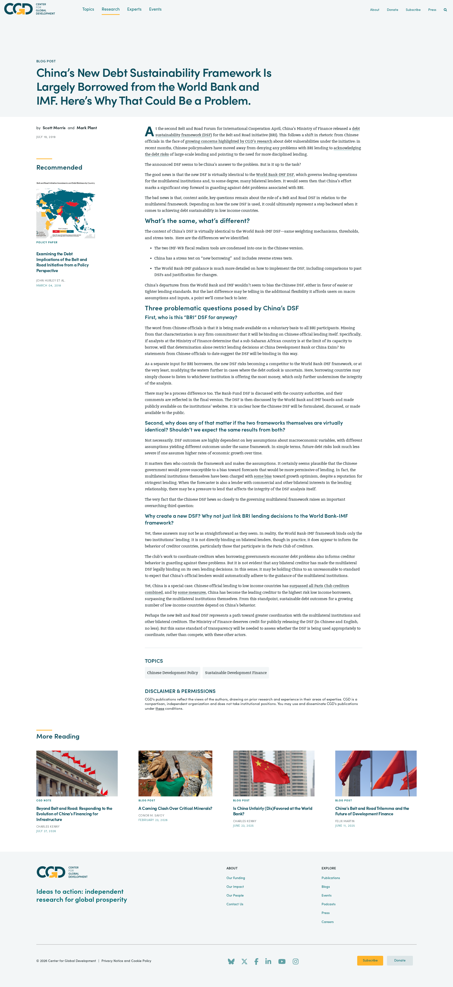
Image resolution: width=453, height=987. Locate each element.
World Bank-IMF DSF (275, 174)
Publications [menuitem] (331, 878)
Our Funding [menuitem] (235, 878)
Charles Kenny (48, 826)
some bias (263, 476)
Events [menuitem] (326, 895)
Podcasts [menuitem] (329, 904)
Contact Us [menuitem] (234, 904)
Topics (88, 9)
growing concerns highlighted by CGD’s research (228, 141)
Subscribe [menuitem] (413, 10)
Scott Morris (55, 128)
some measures (192, 592)
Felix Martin (345, 821)
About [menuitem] (374, 10)
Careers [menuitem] (328, 922)
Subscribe (370, 960)
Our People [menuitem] (235, 895)
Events (155, 9)
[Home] (41, 9)
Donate (400, 960)
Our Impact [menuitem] (235, 887)
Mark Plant (87, 128)
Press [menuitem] (432, 10)
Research (111, 9)
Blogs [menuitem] (326, 887)
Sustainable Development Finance (236, 673)
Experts (134, 9)
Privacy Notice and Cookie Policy (126, 961)
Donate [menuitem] (392, 10)
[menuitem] (445, 10)
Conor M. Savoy (151, 815)
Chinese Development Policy (172, 673)
